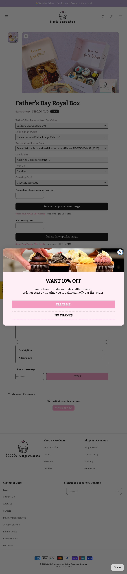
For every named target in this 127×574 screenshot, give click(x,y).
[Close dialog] (120, 252)
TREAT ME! (63, 304)
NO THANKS (64, 315)
